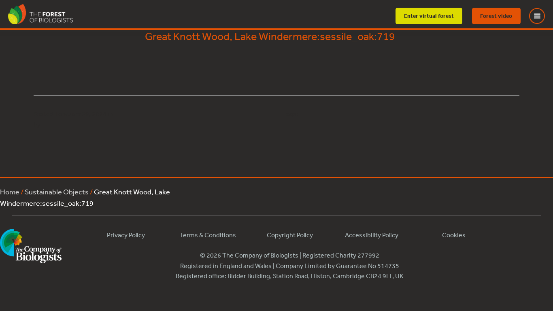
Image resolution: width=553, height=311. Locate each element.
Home (9, 191)
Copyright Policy (290, 235)
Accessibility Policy (371, 235)
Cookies (454, 235)
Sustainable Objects (57, 191)
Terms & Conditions (208, 235)
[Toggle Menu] (542, 16)
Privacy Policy (126, 235)
